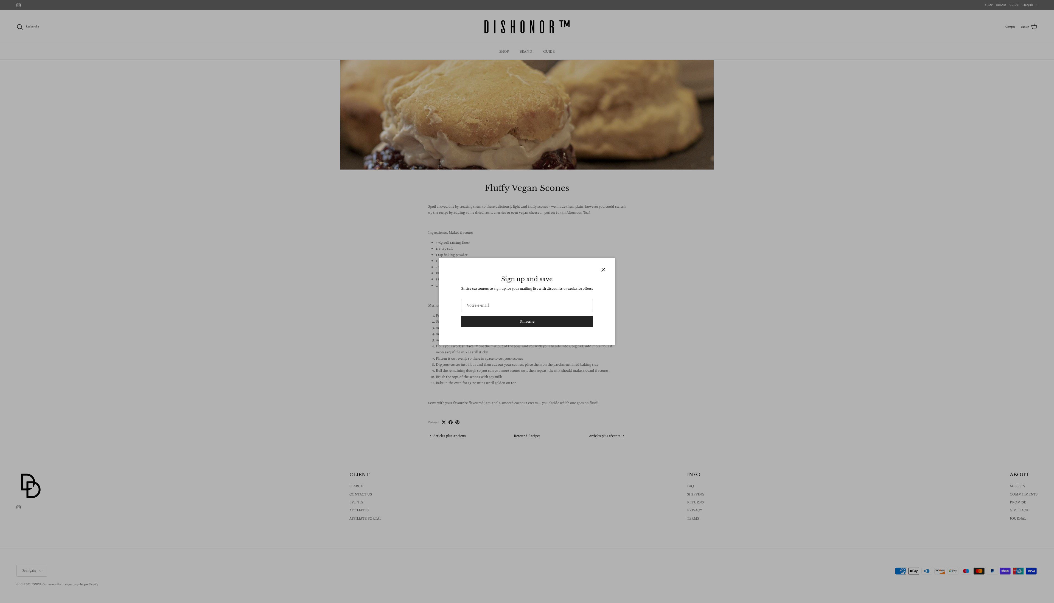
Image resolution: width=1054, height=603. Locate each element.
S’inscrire (527, 321)
